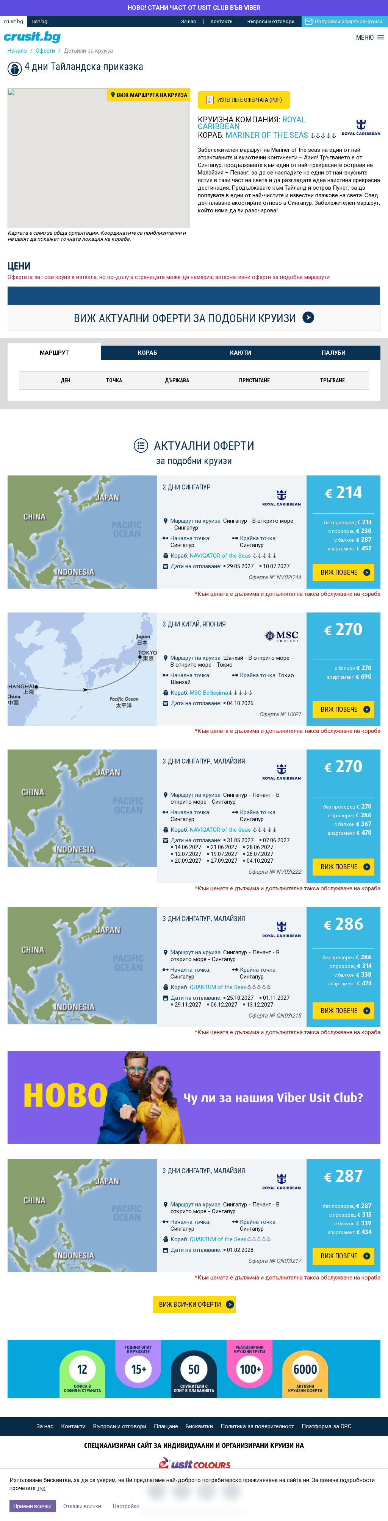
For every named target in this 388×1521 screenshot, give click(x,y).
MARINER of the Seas (266, 135)
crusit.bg (13, 21)
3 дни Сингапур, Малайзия (204, 761)
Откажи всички (82, 1506)
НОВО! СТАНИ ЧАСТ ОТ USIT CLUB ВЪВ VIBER (194, 7)
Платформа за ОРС (327, 1426)
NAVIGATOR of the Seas (221, 555)
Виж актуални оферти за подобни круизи (186, 318)
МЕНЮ (365, 37)
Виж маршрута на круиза (152, 95)
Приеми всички (33, 1506)
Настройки (126, 1506)
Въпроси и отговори (270, 21)
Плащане (166, 1426)
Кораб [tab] (147, 352)
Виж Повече (339, 572)
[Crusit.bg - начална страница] (32, 37)
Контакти (222, 21)
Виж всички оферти (190, 1304)
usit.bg (39, 21)
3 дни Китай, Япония (194, 624)
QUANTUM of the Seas (218, 987)
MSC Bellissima (209, 692)
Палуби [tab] (334, 352)
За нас (188, 21)
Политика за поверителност (257, 1426)
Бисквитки (199, 1426)
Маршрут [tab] (54, 352)
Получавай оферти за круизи (348, 21)
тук (41, 1488)
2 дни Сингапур (187, 487)
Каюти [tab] (240, 352)
